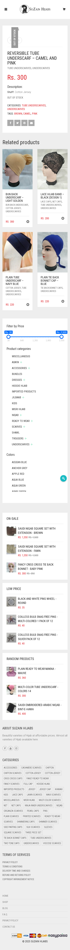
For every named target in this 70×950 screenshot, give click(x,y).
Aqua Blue (18, 479)
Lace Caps (46, 201)
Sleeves (48, 827)
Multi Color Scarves (50, 800)
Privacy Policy (10, 862)
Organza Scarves (13, 811)
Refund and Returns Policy (16, 875)
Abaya (15, 362)
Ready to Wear (21, 421)
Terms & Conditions (12, 866)
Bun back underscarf (17, 205)
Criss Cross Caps (13, 778)
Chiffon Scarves (12, 773)
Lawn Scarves (34, 794)
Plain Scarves (11, 816)
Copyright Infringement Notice (18, 879)
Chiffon (50, 767)
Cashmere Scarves (31, 767)
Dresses (17, 379)
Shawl (16, 432)
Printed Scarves (32, 816)
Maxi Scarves (53, 794)
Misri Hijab (18, 409)
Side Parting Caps (13, 827)
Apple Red (18, 473)
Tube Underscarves (19, 68)
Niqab (15, 415)
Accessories (19, 368)
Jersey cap (45, 789)
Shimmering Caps (26, 821)
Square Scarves (12, 832)
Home (5, 895)
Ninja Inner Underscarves (38, 805)
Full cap (28, 784)
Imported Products (24, 391)
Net (5, 805)
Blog (5, 908)
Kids (14, 403)
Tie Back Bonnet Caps (52, 288)
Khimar (59, 789)
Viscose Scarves (52, 843)
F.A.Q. (5, 914)
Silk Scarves (33, 827)
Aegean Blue (19, 462)
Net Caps (57, 201)
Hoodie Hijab (19, 385)
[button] (27, 222)
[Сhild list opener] (21, 362)
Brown (18, 113)
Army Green (19, 491)
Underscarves (41, 68)
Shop (5, 902)
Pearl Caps (33, 811)
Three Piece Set (33, 832)
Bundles (17, 374)
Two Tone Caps (12, 843)
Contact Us (8, 926)
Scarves (17, 426)
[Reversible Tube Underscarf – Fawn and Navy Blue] (10, 40)
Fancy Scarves (12, 784)
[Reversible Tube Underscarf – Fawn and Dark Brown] (18, 40)
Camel (27, 113)
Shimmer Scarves (48, 821)
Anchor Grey (19, 468)
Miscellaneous (21, 356)
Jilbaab (16, 397)
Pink (34, 113)
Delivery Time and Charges (16, 870)
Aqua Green (19, 485)
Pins (45, 811)
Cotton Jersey (13, 208)
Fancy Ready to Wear (38, 778)
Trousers (17, 438)
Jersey (31, 789)
